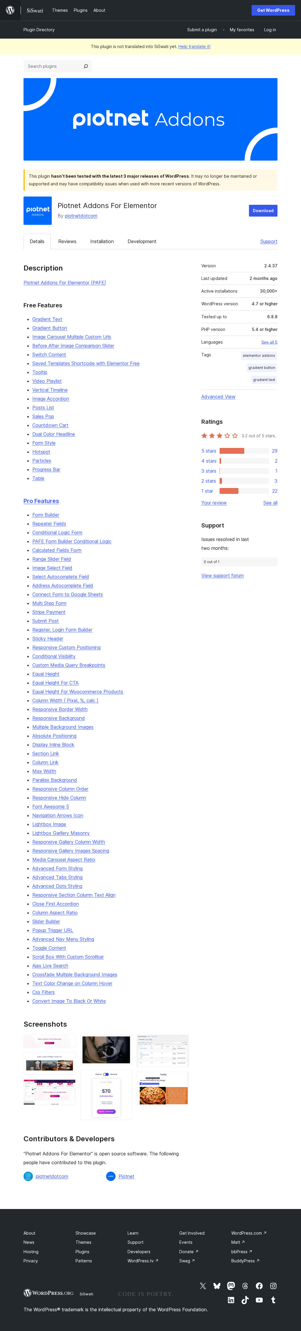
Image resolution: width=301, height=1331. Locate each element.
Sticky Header (47, 638)
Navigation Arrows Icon (57, 815)
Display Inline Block (53, 745)
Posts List (43, 407)
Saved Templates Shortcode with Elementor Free (86, 363)
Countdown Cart (50, 425)
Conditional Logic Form (57, 532)
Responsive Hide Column (59, 798)
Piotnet (126, 1176)
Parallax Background (54, 780)
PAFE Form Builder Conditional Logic (71, 541)
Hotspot (41, 452)
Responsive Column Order (60, 789)
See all (270, 503)
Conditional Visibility (54, 656)
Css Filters (43, 992)
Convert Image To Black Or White (69, 1001)
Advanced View (218, 397)
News (29, 1242)
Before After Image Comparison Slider (73, 346)
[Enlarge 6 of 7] (181, 1042)
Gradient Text (47, 319)
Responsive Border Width (60, 709)
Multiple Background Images (62, 727)
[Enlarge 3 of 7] (68, 1087)
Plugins (82, 1251)
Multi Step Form (49, 603)
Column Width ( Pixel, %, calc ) (65, 700)
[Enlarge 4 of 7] (124, 1042)
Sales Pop (43, 416)
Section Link (45, 753)
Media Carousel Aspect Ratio (63, 859)
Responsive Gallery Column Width (68, 842)
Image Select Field (52, 568)
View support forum (222, 575)
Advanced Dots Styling (57, 886)
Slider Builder (46, 921)
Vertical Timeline (50, 390)
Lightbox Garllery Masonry (61, 833)
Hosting (31, 1251)
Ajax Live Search (50, 966)
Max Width (44, 771)
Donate (189, 1251)
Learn (133, 1233)
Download (263, 210)
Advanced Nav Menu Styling (63, 939)
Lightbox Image (49, 824)
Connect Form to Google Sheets (67, 594)
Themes (83, 1242)
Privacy (31, 1260)
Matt (238, 1242)
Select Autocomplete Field (60, 577)
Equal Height (45, 674)
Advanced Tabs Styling (57, 877)
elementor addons (259, 355)
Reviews (67, 241)
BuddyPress (245, 1260)
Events (186, 1242)
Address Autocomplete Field (62, 585)
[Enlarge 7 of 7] (181, 1080)
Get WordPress (273, 10)
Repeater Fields (49, 524)
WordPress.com (249, 1233)
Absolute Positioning (54, 736)
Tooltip (39, 372)
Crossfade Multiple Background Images (74, 974)
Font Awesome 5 (50, 806)
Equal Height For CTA (55, 683)
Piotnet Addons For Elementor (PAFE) (65, 283)
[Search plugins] (86, 66)
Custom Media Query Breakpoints (68, 665)
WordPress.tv (143, 1260)
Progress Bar (46, 469)
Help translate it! (194, 46)
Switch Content (49, 354)
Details (37, 241)
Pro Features (41, 500)
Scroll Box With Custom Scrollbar (68, 957)
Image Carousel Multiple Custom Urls (71, 337)
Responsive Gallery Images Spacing (70, 851)
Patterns (84, 1260)
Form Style (44, 443)
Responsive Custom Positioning (66, 647)
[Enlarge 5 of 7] (124, 1078)
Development (142, 241)
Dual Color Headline (53, 434)
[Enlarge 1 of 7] (68, 1042)
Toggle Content (49, 948)
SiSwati (86, 1294)
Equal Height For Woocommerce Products (77, 692)
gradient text (264, 379)
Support (268, 241)
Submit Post (45, 621)
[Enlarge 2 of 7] (68, 1060)
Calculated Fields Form (56, 550)
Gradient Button (49, 328)
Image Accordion (50, 399)
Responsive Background (58, 718)
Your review (214, 503)
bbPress (241, 1251)
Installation (102, 241)
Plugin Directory (39, 29)
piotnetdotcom (81, 216)
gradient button (261, 367)
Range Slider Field (51, 559)
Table (38, 478)
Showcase (86, 1233)
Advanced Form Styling (57, 868)
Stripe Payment (49, 612)
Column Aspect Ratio (55, 913)
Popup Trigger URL (52, 930)
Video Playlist (47, 381)
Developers (139, 1251)
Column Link (45, 762)
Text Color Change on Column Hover (72, 983)
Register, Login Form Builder (62, 630)
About (29, 1233)
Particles (41, 461)
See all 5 (269, 342)
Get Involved (192, 1233)
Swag (187, 1260)
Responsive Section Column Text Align (74, 895)
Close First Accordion (55, 904)
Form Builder (45, 515)
